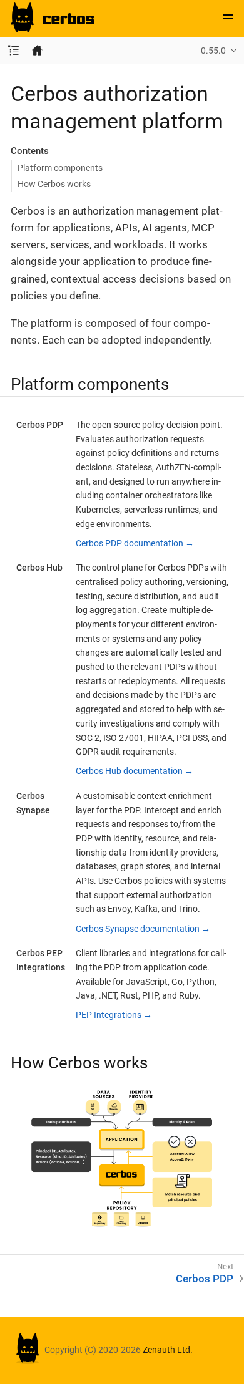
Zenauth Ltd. (168, 1350)
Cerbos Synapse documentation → (143, 929)
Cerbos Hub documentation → (134, 771)
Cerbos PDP (204, 1278)
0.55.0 (213, 51)
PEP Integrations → (114, 1015)
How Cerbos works (54, 184)
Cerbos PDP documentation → (135, 543)
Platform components (60, 168)
